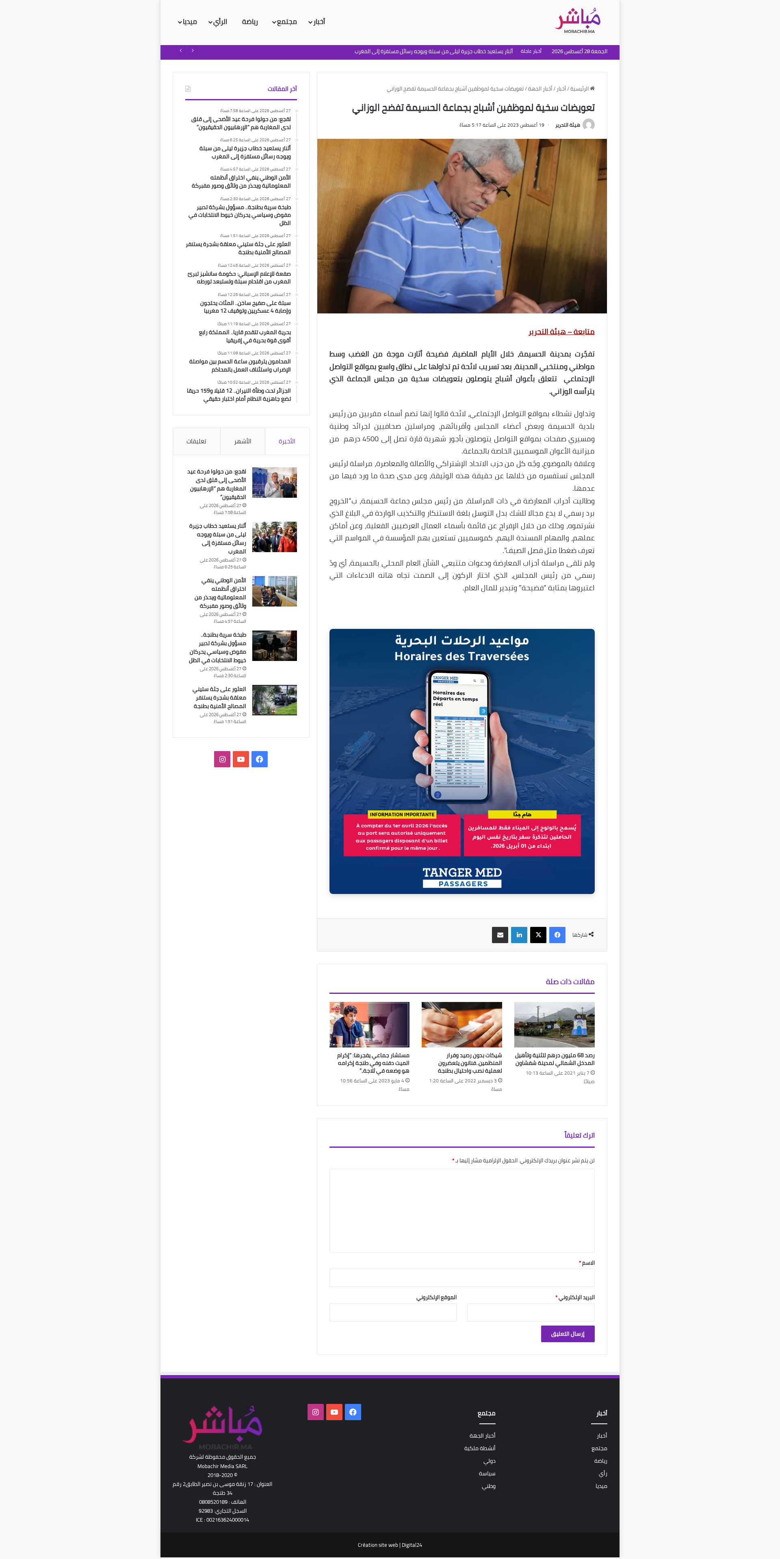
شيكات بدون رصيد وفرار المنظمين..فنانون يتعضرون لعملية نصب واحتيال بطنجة (470, 1063)
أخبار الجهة (540, 88)
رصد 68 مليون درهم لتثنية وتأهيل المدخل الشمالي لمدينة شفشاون (555, 1059)
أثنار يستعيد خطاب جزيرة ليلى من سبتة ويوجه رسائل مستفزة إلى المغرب (217, 538)
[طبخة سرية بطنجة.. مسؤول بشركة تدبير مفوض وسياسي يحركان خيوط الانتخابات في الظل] (274, 646)
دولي (489, 1460)
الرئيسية (580, 88)
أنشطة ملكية (480, 1448)
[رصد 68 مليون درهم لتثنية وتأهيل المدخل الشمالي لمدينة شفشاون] (554, 1024)
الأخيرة (287, 441)
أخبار (319, 21)
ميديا (190, 21)
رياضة (251, 21)
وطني (489, 1486)
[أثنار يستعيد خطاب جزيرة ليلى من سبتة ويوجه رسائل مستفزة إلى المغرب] (274, 537)
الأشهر (242, 441)
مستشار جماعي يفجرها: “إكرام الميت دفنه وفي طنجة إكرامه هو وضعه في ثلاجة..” (373, 1063)
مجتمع (287, 21)
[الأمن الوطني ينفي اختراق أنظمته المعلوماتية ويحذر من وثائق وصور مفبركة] (274, 591)
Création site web (378, 1545)
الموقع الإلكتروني (436, 1297)
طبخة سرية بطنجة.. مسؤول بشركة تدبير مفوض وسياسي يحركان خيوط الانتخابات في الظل (217, 647)
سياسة (487, 1473)
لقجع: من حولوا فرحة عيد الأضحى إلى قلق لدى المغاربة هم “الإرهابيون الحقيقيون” (216, 484)
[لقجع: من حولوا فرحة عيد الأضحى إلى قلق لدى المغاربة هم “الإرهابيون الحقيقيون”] (274, 482)
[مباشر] (580, 21)
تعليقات (196, 441)
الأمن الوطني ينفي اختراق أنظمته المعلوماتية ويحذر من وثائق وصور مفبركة (429, 51)
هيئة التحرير (567, 125)
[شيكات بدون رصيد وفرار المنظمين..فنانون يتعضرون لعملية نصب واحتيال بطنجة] (462, 1024)
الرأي (221, 21)
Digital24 (412, 1545)
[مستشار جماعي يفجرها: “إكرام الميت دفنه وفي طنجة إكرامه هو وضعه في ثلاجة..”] (369, 1024)
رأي (603, 1473)
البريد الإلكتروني (575, 1297)
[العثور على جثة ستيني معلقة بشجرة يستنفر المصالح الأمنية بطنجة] (274, 700)
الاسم (587, 1262)
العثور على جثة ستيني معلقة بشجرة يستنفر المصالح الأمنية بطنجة (219, 697)
